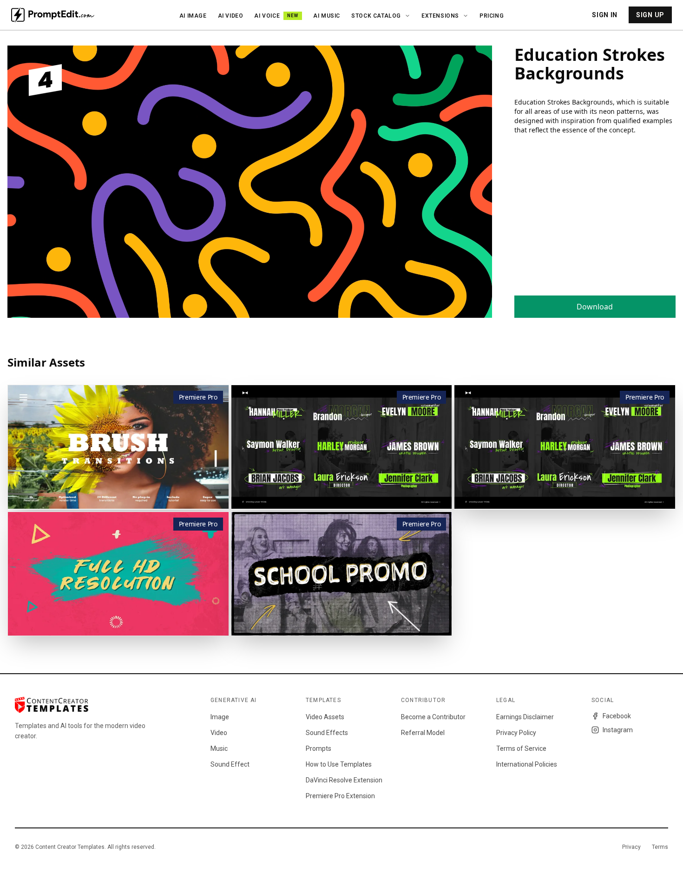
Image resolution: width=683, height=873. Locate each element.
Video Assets (325, 717)
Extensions (440, 16)
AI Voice (276, 16)
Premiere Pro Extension (340, 796)
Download (595, 307)
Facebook (617, 716)
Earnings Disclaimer (525, 717)
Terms (660, 847)
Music (219, 748)
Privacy (631, 847)
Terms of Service (521, 748)
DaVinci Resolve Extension (344, 780)
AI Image (193, 16)
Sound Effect (230, 764)
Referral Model (423, 732)
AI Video (230, 16)
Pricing (491, 16)
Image (219, 717)
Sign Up (650, 15)
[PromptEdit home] (52, 15)
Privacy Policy (516, 732)
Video (218, 732)
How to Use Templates (339, 764)
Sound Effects (327, 732)
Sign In (604, 15)
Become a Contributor (433, 717)
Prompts (318, 748)
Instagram (618, 730)
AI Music (326, 16)
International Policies (526, 764)
